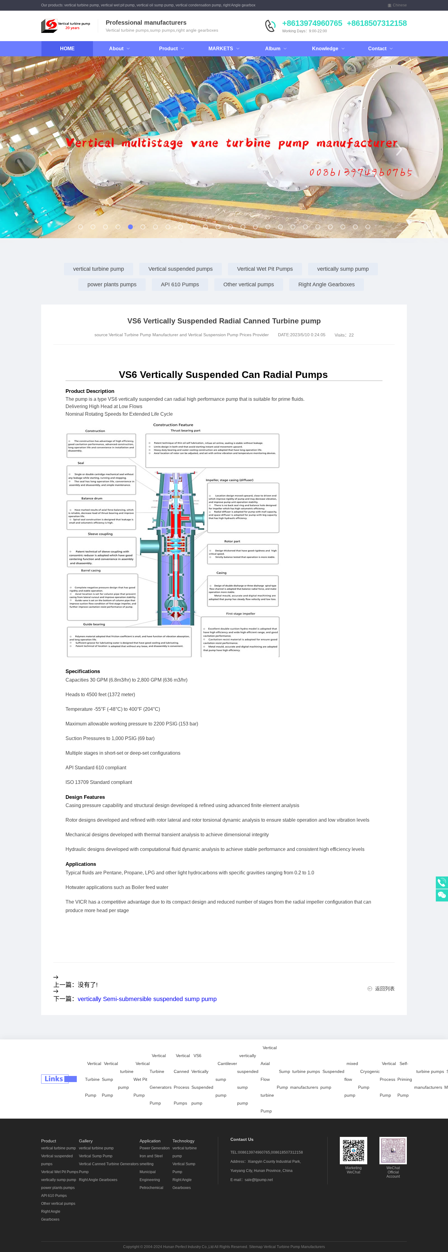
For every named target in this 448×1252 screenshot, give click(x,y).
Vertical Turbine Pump (93, 1079)
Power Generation (155, 1148)
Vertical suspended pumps (180, 269)
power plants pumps (112, 284)
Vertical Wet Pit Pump (141, 1079)
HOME (67, 48)
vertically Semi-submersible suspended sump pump (147, 999)
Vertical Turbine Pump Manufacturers (294, 1247)
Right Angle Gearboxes (326, 284)
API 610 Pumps (180, 284)
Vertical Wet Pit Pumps (265, 269)
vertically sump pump (343, 269)
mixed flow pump (351, 1079)
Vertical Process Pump (388, 1079)
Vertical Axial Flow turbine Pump (269, 1079)
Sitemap (256, 1247)
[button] (49, 149)
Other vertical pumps (248, 284)
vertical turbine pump (98, 269)
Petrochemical (151, 1188)
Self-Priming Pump (404, 1079)
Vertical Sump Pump (110, 1079)
